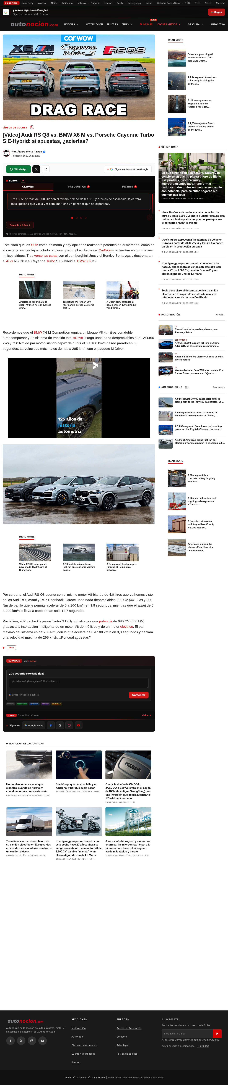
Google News (35, 725)
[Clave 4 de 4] (86, 218)
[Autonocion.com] (34, 23)
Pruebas (112, 24)
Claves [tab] (28, 186)
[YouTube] (42, 1040)
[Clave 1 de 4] (72, 218)
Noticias (69, 24)
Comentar (138, 695)
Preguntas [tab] (78, 186)
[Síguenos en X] (60, 725)
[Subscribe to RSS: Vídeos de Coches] (32, 127)
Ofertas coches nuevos (84, 1045)
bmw (11, 647)
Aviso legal (122, 1045)
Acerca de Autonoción (129, 1028)
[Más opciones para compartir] (46, 169)
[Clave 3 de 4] (81, 218)
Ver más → (220, 315)
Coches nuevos (167, 24)
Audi (9, 261)
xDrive (78, 338)
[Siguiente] (149, 217)
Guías (125, 24)
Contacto (122, 1036)
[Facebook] (10, 1040)
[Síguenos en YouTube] (78, 725)
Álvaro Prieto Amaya (29, 151)
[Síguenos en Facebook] (51, 725)
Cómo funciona (70, 234)
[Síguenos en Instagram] (69, 725)
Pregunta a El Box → (20, 225)
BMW (38, 332)
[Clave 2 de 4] (77, 218)
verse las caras (46, 255)
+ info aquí (203, 1045)
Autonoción (70, 1077)
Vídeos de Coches (15, 127)
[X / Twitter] (21, 1040)
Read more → (219, 387)
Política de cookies (127, 1053)
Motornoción (94, 24)
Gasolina (194, 24)
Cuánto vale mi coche (83, 1053)
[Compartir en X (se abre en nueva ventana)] (36, 169)
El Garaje (146, 24)
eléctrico (126, 626)
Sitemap (75, 1062)
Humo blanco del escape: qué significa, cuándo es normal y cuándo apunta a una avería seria (26, 788)
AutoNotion (218, 24)
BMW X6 (84, 261)
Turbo (50, 261)
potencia (105, 621)
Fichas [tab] (129, 186)
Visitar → (146, 715)
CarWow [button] (105, 250)
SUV (34, 245)
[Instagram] (32, 1040)
